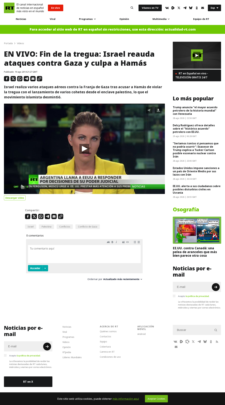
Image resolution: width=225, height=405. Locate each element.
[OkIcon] (196, 8)
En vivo (55, 8)
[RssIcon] (217, 341)
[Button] (132, 8)
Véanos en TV (150, 8)
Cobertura (105, 346)
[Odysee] (187, 341)
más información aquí (125, 399)
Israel (31, 226)
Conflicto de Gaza (87, 226)
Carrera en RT (107, 351)
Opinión (124, 19)
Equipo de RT (201, 19)
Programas (86, 19)
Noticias (21, 19)
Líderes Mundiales (72, 357)
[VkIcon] (167, 8)
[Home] (9, 8)
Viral (52, 19)
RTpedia (66, 352)
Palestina (46, 226)
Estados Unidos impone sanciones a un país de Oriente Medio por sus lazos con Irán (196, 171)
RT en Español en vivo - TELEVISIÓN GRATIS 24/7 (191, 75)
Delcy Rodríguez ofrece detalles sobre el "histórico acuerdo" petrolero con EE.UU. (194, 128)
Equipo (103, 341)
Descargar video (14, 198)
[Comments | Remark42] (84, 261)
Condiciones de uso (110, 357)
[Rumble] (173, 8)
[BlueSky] (190, 8)
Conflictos (64, 226)
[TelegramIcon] (184, 8)
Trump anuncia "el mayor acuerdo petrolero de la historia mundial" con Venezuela (195, 110)
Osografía (186, 209)
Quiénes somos (108, 331)
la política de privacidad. (197, 296)
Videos (66, 342)
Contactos (105, 336)
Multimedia (160, 19)
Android (141, 334)
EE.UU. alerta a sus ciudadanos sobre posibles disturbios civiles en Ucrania (197, 189)
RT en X (28, 382)
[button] (84, 149)
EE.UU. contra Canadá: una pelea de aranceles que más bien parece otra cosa (195, 252)
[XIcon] (179, 8)
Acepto (193, 296)
